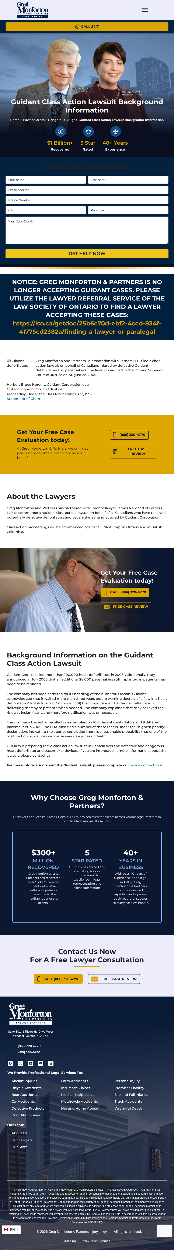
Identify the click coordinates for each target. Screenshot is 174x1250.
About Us (19, 1133)
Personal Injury (127, 1081)
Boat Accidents (24, 1095)
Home (15, 120)
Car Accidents (23, 1101)
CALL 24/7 (90, 27)
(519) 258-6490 (29, 1052)
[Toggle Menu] (145, 10)
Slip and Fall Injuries (131, 1095)
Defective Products (27, 1108)
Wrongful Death (128, 1108)
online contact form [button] (147, 765)
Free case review (138, 451)
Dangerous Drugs (61, 120)
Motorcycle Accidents (79, 1101)
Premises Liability (129, 1088)
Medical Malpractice (78, 1095)
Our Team (15, 1125)
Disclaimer (70, 1240)
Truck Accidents (128, 1101)
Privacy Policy (89, 1240)
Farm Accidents (74, 1081)
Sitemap (105, 1240)
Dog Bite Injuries (25, 1115)
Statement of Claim (23, 399)
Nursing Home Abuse (79, 1108)
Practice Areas (34, 120)
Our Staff (19, 1147)
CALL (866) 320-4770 (128, 592)
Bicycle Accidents (26, 1088)
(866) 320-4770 (132, 435)
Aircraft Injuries (24, 1081)
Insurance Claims (75, 1088)
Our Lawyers (21, 1140)
